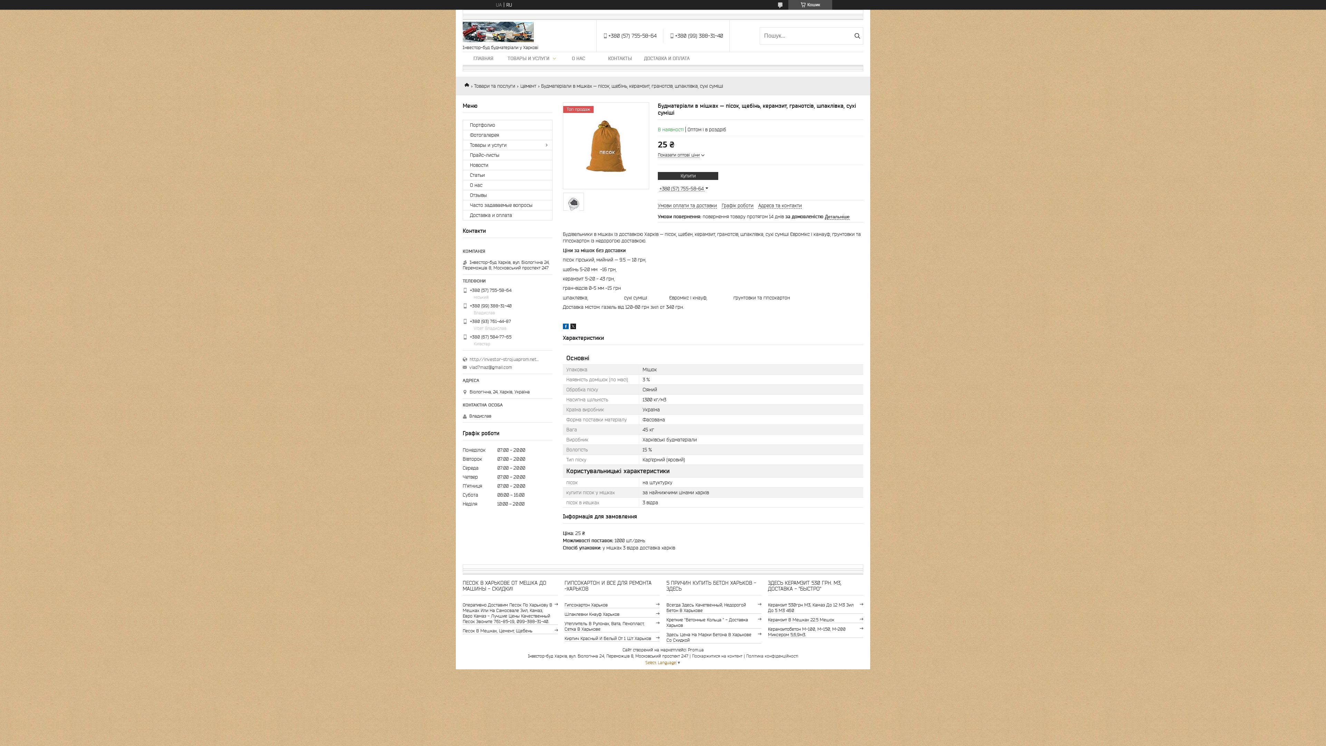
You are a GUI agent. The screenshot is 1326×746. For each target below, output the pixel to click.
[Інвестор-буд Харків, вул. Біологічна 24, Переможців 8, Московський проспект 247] (498, 32)
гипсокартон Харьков (586, 605)
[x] (573, 327)
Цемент (528, 86)
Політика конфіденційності (772, 656)
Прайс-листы (484, 155)
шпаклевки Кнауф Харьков (592, 614)
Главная (483, 58)
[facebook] (566, 327)
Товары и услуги (528, 58)
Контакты (620, 58)
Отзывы (478, 195)
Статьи (477, 175)
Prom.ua (696, 650)
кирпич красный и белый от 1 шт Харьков (608, 638)
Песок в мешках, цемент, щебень (497, 630)
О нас (578, 58)
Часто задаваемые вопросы (501, 205)
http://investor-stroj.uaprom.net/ (504, 359)
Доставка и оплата (667, 58)
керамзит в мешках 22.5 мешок (801, 619)
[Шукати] (857, 36)
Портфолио (482, 125)
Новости (479, 165)
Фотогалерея (484, 135)
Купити (688, 176)
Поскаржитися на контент (717, 656)
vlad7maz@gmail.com (490, 367)
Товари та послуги (494, 86)
